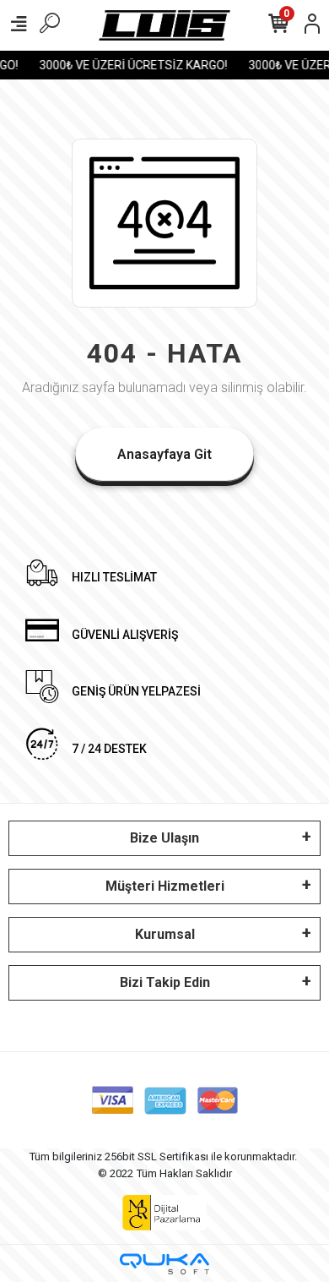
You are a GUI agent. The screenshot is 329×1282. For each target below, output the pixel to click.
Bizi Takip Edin (165, 982)
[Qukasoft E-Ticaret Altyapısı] (164, 1263)
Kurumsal (165, 934)
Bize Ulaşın (164, 838)
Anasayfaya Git (164, 454)
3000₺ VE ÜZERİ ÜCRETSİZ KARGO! (131, 65)
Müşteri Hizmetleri (164, 886)
